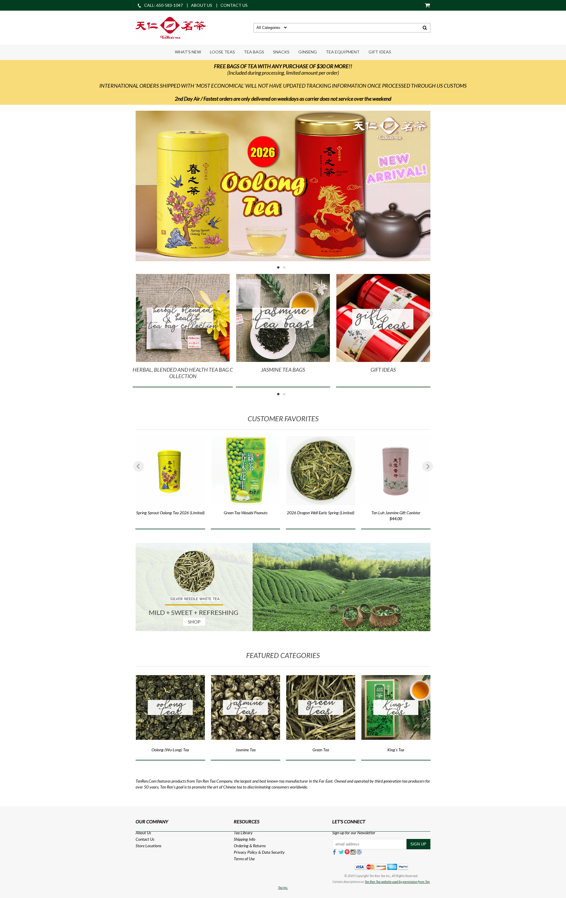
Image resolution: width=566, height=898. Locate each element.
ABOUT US (201, 5)
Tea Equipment (343, 51)
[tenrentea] (171, 27)
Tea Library (243, 832)
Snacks (281, 51)
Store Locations (148, 845)
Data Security (273, 852)
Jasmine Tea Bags (283, 369)
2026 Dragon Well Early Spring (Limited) (320, 512)
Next (427, 313)
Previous (138, 313)
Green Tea (320, 749)
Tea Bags (254, 51)
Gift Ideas (379, 51)
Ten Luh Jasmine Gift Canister (395, 512)
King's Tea (395, 749)
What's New (188, 51)
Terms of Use (244, 858)
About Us (143, 832)
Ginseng (307, 51)
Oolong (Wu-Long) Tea (170, 749)
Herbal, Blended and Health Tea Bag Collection (183, 372)
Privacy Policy (245, 852)
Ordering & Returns (250, 845)
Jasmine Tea (246, 749)
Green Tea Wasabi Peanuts (245, 512)
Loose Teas (222, 51)
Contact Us (145, 839)
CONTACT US (234, 5)
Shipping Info (244, 839)
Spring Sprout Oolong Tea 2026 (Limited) (170, 512)
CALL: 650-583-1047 (163, 5)
